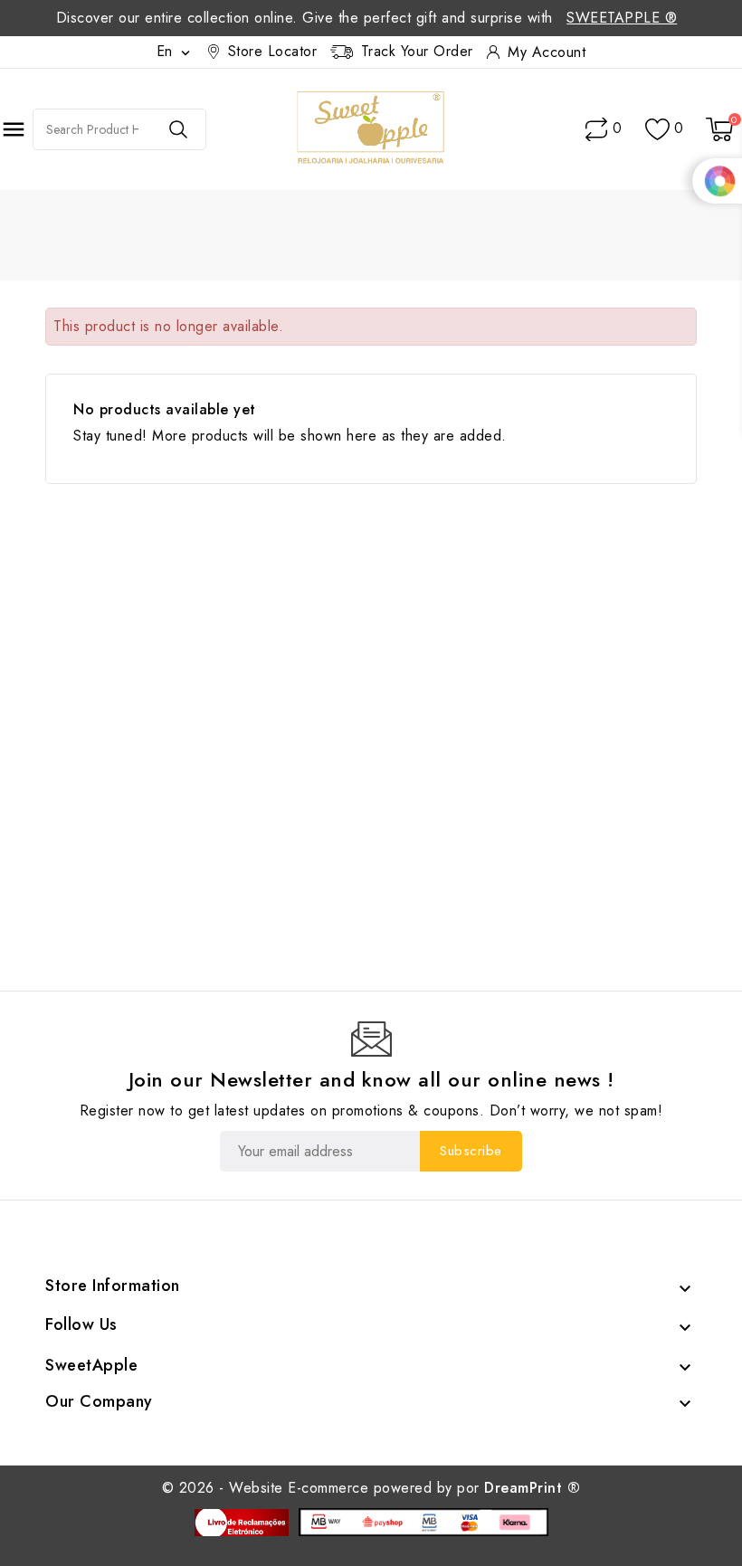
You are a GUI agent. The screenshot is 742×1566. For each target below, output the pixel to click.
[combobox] (92, 129)
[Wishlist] (657, 130)
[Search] (178, 129)
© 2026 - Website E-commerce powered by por (371, 1487)
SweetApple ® (621, 17)
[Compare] (596, 129)
